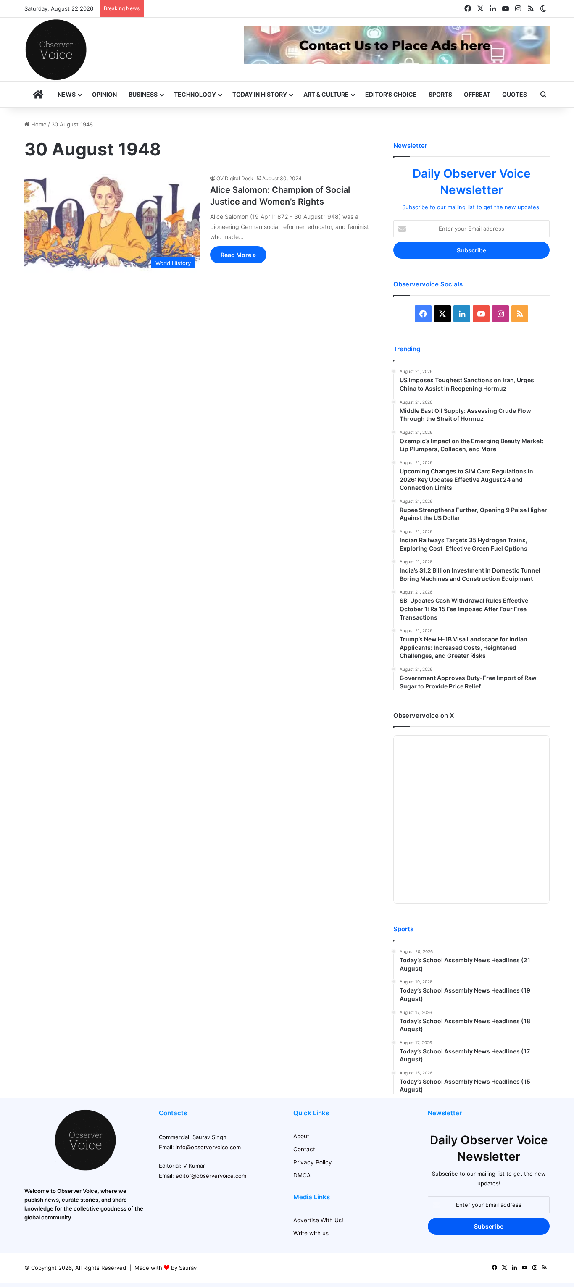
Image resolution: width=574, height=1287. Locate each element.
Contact (304, 1149)
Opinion (104, 94)
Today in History (259, 94)
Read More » (238, 254)
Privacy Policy (312, 1162)
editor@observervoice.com (211, 1175)
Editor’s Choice (391, 94)
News (67, 94)
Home (38, 124)
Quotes (514, 94)
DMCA (302, 1175)
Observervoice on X (423, 716)
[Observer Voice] (55, 49)
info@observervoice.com (208, 1147)
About (301, 1136)
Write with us (311, 1233)
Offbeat (477, 94)
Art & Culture (326, 94)
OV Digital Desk (234, 178)
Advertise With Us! (318, 1220)
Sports (440, 94)
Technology (195, 94)
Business (143, 94)
